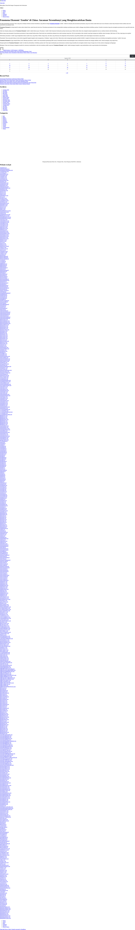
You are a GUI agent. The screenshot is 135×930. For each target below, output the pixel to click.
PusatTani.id (2, 823)
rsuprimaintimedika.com (5, 380)
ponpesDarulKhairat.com (5, 737)
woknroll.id (2, 891)
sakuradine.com (3, 893)
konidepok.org (3, 509)
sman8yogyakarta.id (4, 300)
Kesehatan (5, 122)
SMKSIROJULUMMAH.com (7, 679)
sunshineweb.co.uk (4, 862)
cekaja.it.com (3, 213)
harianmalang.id (3, 289)
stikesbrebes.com (4, 334)
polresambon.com (4, 398)
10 (9, 65)
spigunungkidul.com (4, 348)
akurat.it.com (3, 193)
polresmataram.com (4, 400)
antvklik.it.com (3, 198)
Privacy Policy (6, 16)
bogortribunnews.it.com (5, 210)
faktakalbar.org (3, 522)
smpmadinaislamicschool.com (6, 808)
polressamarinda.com (4, 394)
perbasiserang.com (4, 434)
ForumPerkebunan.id (4, 841)
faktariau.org (3, 523)
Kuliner (4, 123)
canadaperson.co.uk (4, 615)
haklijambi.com (3, 591)
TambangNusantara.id (5, 843)
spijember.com (3, 350)
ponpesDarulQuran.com (5, 752)
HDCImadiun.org (4, 710)
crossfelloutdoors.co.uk (5, 637)
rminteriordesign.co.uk (5, 866)
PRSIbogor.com (3, 727)
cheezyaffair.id (3, 900)
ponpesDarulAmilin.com (5, 762)
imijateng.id (2, 469)
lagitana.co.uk (3, 867)
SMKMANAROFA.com (5, 674)
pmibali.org (2, 529)
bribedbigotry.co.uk (4, 849)
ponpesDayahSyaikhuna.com (6, 755)
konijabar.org (3, 501)
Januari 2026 (6, 98)
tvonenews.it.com (4, 248)
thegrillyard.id (3, 898)
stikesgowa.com (3, 342)
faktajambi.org (3, 517)
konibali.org (2, 499)
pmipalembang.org (4, 538)
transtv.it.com (3, 243)
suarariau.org (3, 493)
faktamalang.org (3, 514)
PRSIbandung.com (4, 724)
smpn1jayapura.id (4, 563)
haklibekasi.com (3, 594)
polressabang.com (4, 389)
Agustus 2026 (6, 89)
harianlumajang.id (4, 286)
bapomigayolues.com (4, 771)
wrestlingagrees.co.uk (5, 627)
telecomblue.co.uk (4, 631)
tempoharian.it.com (4, 234)
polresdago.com (3, 387)
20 (67, 67)
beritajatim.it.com (4, 204)
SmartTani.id (3, 822)
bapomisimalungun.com (5, 782)
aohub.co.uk (2, 863)
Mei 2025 (5, 108)
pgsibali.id (2, 444)
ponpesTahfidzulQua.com (5, 756)
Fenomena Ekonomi (54, 23)
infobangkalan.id (3, 267)
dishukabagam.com (4, 914)
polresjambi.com (3, 393)
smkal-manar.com (4, 656)
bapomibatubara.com (4, 776)
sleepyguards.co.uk (4, 604)
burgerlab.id (2, 896)
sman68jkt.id (3, 299)
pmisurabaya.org (3, 543)
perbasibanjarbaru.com (5, 429)
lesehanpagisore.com (4, 886)
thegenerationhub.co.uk (5, 642)
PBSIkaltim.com (3, 420)
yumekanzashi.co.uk (4, 633)
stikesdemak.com (4, 338)
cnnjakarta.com (3, 177)
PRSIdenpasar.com (4, 714)
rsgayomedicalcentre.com (5, 385)
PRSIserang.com (3, 718)
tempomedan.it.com (4, 236)
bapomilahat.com (4, 791)
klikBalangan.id (3, 263)
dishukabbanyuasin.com (5, 918)
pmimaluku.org (3, 533)
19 (48, 67)
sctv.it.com (2, 242)
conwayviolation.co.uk (5, 617)
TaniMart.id (2, 828)
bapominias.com (3, 780)
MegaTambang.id (4, 847)
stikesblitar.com (3, 332)
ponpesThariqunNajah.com (6, 751)
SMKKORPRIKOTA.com (6, 676)
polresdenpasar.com (4, 390)
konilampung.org (4, 505)
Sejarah (4, 125)
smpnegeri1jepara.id (4, 566)
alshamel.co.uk (3, 856)
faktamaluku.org (3, 525)
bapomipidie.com (4, 772)
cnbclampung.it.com (4, 222)
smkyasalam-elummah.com (6, 662)
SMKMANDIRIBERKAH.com (7, 671)
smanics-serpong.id (4, 290)
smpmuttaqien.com (4, 810)
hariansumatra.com (4, 180)
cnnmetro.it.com (3, 252)
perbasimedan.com (4, 427)
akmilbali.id (2, 460)
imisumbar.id (3, 479)
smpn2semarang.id (4, 544)
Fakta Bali (2, 3)
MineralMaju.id (3, 844)
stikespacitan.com (4, 319)
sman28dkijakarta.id (4, 304)
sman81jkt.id (3, 306)
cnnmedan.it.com (4, 251)
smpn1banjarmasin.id (4, 557)
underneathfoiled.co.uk (5, 628)
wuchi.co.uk (2, 868)
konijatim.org (3, 503)
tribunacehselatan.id (4, 258)
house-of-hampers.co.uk (5, 632)
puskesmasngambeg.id (5, 318)
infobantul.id (3, 272)
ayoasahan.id (3, 261)
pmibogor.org (3, 542)
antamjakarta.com (4, 403)
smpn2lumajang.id (4, 548)
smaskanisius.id (3, 296)
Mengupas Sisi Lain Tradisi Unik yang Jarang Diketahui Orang (14, 81)
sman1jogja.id (3, 303)
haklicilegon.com (4, 586)
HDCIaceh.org (3, 687)
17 (9, 67)
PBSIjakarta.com (4, 415)
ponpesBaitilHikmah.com (5, 743)
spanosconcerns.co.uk (5, 629)
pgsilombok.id (3, 448)
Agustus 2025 (6, 105)
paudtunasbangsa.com (5, 653)
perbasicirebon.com (4, 439)
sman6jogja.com (3, 362)
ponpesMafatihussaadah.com (6, 746)
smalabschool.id (3, 295)
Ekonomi (5, 121)
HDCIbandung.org (4, 699)
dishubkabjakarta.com (5, 906)
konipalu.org (3, 506)
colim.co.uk (2, 860)
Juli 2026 (5, 91)
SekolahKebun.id (4, 837)
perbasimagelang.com (5, 432)
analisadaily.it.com (4, 195)
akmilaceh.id (3, 462)
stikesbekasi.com (3, 331)
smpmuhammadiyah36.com (6, 809)
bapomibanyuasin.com (5, 790)
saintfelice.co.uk (3, 647)
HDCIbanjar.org (3, 705)
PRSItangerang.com (4, 717)
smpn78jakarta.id (4, 552)
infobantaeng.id (3, 271)
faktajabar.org (3, 518)
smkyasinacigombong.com (6, 665)
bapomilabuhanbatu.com (5, 777)
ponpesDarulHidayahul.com (6, 744)
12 (48, 65)
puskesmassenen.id (4, 315)
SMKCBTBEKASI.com (5, 672)
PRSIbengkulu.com (4, 719)
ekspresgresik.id (3, 277)
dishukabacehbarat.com (5, 908)
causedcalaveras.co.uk (5, 848)
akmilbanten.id (3, 461)
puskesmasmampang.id (5, 312)
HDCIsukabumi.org (4, 704)
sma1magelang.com (4, 363)
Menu (2, 7)
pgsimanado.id (3, 451)
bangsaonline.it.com (4, 203)
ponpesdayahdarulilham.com (6, 761)
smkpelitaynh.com (4, 663)
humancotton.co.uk (4, 644)
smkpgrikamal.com (4, 660)
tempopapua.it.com (4, 238)
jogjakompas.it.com (4, 212)
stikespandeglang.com (5, 322)
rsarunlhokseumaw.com (5, 381)
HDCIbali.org (3, 689)
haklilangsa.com (3, 582)
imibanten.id (2, 471)
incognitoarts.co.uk (4, 853)
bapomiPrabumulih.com (5, 795)
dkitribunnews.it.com (4, 215)
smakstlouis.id (3, 291)
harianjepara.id (3, 281)
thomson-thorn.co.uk (4, 625)
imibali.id (2, 472)
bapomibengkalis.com (5, 796)
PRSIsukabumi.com (4, 732)
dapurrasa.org (3, 879)
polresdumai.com (4, 401)
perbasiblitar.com (4, 431)
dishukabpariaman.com (5, 917)
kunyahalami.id (3, 904)
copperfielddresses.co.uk (5, 618)
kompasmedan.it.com (4, 233)
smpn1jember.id (3, 565)
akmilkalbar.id (3, 457)
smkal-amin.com (3, 655)
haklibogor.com (3, 595)
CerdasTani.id (3, 825)
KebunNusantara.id (4, 832)
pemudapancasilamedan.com (6, 170)
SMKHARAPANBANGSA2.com (8, 686)
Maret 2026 (5, 96)
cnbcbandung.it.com (4, 220)
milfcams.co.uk (3, 857)
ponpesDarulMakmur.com (6, 763)
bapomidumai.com (4, 799)
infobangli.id (3, 269)
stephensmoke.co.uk (4, 605)
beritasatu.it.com (3, 205)
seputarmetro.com (4, 190)
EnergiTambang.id (4, 846)
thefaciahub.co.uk (4, 651)
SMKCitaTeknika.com (5, 681)
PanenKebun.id (3, 842)
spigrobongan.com (4, 347)
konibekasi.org (3, 498)
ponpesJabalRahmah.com (5, 736)
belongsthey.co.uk (4, 612)
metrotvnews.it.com (4, 246)
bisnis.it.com (3, 208)
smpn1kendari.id (3, 568)
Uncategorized (6, 127)
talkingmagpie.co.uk (4, 643)
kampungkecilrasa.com (5, 887)
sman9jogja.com (3, 365)
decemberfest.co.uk (4, 865)
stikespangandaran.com (5, 323)
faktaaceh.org (3, 515)
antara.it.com (3, 194)
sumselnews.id (3, 167)
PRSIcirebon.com (4, 729)
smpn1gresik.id (3, 562)
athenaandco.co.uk (4, 874)
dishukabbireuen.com (4, 910)
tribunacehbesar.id (4, 257)
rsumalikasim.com (4, 379)
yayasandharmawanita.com (6, 414)
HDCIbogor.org (3, 700)
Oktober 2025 (6, 102)
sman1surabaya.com (4, 361)
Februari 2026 (6, 97)
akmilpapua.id (3, 453)
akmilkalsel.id (3, 458)
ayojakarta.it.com (4, 199)
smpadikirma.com (4, 804)
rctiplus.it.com (3, 247)
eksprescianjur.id (3, 276)
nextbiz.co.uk (3, 861)
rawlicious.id (3, 905)
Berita (22, 50)
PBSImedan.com (4, 418)
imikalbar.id (2, 475)
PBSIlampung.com (4, 419)
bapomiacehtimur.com (5, 768)
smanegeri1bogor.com (5, 360)
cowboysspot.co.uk (4, 619)
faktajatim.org (3, 520)
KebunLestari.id (3, 827)
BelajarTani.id (3, 824)
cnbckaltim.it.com (4, 223)
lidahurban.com (3, 876)
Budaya (4, 118)
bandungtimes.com (4, 182)
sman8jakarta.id (3, 294)
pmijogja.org (3, 539)
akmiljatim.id (3, 466)
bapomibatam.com (4, 800)
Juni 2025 (5, 107)
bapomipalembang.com (5, 794)
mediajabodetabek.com (5, 188)
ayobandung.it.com (4, 200)
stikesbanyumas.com (4, 329)
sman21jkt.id (3, 309)
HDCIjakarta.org (4, 695)
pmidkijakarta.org (4, 528)
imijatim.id (2, 467)
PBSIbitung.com (3, 424)
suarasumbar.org (3, 495)
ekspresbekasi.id (3, 274)
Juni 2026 (5, 92)
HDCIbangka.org (4, 690)
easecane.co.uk (3, 851)
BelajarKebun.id (3, 838)
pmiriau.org (2, 536)
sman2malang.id (3, 308)
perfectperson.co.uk (4, 596)
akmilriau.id (2, 455)
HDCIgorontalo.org (4, 696)
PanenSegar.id (3, 829)
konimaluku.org (3, 504)
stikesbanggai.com (4, 327)
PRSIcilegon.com (4, 715)
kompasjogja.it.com (4, 232)
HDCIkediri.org (3, 709)
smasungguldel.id (4, 301)
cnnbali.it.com (3, 253)
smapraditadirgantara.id (5, 293)
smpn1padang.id (3, 579)
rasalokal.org (3, 877)
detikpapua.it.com (4, 228)
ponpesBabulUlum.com (5, 749)
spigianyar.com (3, 346)
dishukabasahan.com (4, 911)
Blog (4, 13)
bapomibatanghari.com (5, 801)
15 (106, 65)
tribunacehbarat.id (4, 256)
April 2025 (5, 110)
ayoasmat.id (2, 262)
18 (29, 67)
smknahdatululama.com (5, 666)
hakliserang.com (3, 587)
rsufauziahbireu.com (4, 382)
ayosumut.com (3, 172)
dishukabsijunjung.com (5, 915)
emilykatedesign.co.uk (5, 636)
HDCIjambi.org (3, 698)
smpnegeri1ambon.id (4, 555)
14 (86, 65)
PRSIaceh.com (3, 712)
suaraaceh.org (3, 484)
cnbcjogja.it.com (3, 219)
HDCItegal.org (3, 706)
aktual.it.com (3, 191)
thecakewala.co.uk (4, 624)
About (4, 11)
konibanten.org (3, 500)
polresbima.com (3, 399)
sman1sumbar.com (4, 357)
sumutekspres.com (4, 184)
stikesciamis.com (3, 337)
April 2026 (5, 94)
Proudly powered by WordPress (19, 929)
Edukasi (4, 119)
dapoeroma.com (3, 884)
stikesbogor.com (3, 333)
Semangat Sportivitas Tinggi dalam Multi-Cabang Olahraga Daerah (15, 83)
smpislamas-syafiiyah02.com (6, 806)
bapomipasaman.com (4, 786)
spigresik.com (3, 344)
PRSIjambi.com (3, 723)
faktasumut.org (3, 527)
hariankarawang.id (4, 282)
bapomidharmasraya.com (5, 785)
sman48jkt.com (3, 353)
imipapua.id (2, 477)
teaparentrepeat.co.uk (4, 641)
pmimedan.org (3, 537)
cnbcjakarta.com (3, 179)
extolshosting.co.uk (4, 852)
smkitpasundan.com (4, 658)
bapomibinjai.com (4, 784)
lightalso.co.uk (3, 603)
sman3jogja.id (3, 305)
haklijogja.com (3, 590)
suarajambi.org (3, 487)
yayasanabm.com (4, 413)
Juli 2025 (5, 106)
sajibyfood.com (3, 880)
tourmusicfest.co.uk (4, 598)
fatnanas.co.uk (3, 634)
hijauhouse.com (3, 903)
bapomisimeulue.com (4, 774)
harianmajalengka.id (4, 288)
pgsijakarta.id (3, 446)
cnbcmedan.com (3, 175)
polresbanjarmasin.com (5, 395)
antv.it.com (2, 196)
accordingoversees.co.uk (5, 609)
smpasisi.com (3, 805)
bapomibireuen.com (4, 770)
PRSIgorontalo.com (4, 722)
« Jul (67, 72)
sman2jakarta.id (3, 298)
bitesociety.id (3, 895)
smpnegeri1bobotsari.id (5, 560)
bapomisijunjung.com (5, 787)
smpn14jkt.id (3, 547)
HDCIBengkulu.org (4, 693)
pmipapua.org (3, 534)
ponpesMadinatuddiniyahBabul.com (8, 741)
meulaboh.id (2, 255)
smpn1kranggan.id (4, 570)
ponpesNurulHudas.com (5, 739)
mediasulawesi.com (4, 186)
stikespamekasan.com (5, 320)
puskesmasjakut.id (4, 310)
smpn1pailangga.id (4, 580)
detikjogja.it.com (3, 227)
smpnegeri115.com (4, 812)
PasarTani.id (2, 830)
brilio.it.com (2, 209)
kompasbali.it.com (4, 231)
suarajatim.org (3, 490)
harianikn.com (3, 181)
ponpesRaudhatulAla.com (6, 747)
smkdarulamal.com (4, 657)
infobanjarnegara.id (4, 270)
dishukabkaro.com (4, 913)
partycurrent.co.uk (4, 601)
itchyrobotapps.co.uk (4, 855)
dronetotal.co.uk (3, 600)
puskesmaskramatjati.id (5, 317)
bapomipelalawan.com (5, 798)
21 (86, 67)
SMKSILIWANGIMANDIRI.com (7, 670)
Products (5, 14)
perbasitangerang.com (5, 436)
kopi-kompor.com (4, 881)
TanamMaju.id (3, 834)
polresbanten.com (4, 391)
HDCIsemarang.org (4, 708)
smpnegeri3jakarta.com (5, 815)
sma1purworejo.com (4, 371)
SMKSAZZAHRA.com (5, 680)
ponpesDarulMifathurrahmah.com (7, 753)
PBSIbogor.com (3, 417)
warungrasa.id (3, 882)
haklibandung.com (4, 593)
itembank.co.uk (3, 870)
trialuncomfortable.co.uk (5, 606)
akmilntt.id (2, 456)
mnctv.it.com (3, 250)
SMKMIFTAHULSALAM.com (7, 668)
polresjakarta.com (4, 386)
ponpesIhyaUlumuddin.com (6, 734)
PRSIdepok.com (3, 730)
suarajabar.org (3, 489)
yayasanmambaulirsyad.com (6, 412)
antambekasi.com (4, 404)
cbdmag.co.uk (3, 872)
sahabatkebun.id (3, 839)
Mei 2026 (5, 93)
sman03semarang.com (5, 356)
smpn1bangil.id (3, 556)
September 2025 (6, 103)
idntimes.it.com (3, 239)
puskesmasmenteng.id (5, 314)
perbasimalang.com (4, 437)
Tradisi (4, 126)
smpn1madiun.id (3, 574)
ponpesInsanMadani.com (5, 742)
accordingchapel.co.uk (5, 608)
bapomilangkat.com (4, 779)
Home (4, 10)
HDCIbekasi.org (3, 701)
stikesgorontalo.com (4, 341)
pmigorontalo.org (4, 532)
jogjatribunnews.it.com (5, 214)
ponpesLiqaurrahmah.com (6, 748)
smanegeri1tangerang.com (6, 370)
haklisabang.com (3, 584)
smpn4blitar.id (3, 551)
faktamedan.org (3, 513)
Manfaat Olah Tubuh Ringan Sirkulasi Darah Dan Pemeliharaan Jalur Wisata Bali (18, 82)
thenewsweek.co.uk (4, 623)
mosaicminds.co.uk (4, 858)
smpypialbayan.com (4, 820)
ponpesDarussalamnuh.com (6, 758)
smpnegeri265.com (4, 814)
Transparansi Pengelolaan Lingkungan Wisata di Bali (11, 78)
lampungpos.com (4, 185)
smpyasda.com (3, 818)
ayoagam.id (2, 260)
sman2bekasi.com (4, 374)
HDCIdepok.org (3, 703)
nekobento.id (3, 889)
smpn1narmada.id (4, 576)
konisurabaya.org (4, 510)
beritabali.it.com (3, 201)
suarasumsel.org (3, 496)
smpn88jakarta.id (4, 553)
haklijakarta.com (3, 581)
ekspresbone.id (3, 275)
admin (4, 50)
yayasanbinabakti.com (5, 652)
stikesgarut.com (3, 339)
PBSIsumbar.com (4, 422)
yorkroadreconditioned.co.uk (6, 638)
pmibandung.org (3, 541)
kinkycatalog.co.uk (4, 649)
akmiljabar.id (3, 463)
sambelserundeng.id (4, 885)
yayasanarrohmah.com (5, 409)
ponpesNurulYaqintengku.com (7, 765)
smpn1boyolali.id (4, 561)
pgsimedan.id (3, 447)
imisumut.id (2, 480)
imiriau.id (2, 481)
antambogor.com (3, 405)
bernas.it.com (3, 207)
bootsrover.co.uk (3, 613)
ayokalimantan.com (4, 171)
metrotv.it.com (3, 241)
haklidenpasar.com (4, 585)
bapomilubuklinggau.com (5, 793)
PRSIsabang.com (4, 713)
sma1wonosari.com (4, 376)
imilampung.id (3, 482)
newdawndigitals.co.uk (5, 646)
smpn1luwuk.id (3, 572)
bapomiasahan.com (4, 775)
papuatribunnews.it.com (5, 218)
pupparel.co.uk (3, 875)
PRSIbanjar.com (3, 733)
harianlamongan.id (4, 285)
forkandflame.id (3, 899)
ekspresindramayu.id (4, 280)
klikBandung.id (3, 265)
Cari (1, 53)
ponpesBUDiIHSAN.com (6, 760)
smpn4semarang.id (4, 546)
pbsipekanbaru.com (4, 425)
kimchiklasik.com (4, 890)
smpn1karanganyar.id (4, 567)
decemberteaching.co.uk (5, 620)
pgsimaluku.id (3, 450)
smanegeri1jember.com (5, 372)
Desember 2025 (6, 100)
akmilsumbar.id (3, 452)
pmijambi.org (3, 531)
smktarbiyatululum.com (5, 661)
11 (28, 65)
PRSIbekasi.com (3, 725)
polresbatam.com (4, 396)
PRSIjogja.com (3, 720)
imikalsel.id (2, 476)
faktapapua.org (3, 524)
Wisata (4, 128)
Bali (4, 116)
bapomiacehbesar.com (5, 767)
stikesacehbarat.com (4, 324)
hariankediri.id (3, 284)
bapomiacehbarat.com (5, 766)
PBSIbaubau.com (4, 423)
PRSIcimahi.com (4, 728)
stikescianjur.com (4, 336)
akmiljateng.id (3, 465)
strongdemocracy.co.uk (5, 599)
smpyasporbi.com (4, 819)
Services (5, 15)
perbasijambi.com (4, 433)
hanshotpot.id (3, 894)
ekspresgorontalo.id (4, 279)
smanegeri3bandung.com (5, 366)
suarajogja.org (3, 486)
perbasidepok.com (4, 438)
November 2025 (6, 101)
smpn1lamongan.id (4, 571)
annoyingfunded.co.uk (5, 610)
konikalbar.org (3, 512)
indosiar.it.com (3, 244)
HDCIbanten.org (4, 691)
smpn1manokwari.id (4, 575)
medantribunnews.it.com (5, 217)
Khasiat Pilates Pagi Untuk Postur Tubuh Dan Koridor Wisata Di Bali (15, 80)
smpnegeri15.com (4, 813)
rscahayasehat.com (4, 377)
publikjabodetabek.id (4, 169)
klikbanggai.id (3, 266)
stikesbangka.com (4, 328)
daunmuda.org (3, 901)
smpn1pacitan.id (3, 577)
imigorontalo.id (3, 470)
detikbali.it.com (3, 229)
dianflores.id (2, 352)
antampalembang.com (5, 406)
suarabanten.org (3, 485)
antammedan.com (4, 408)
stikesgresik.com (3, 343)
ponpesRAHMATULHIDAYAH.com (8, 757)
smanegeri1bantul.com (5, 358)
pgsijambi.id (2, 443)
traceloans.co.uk (3, 622)
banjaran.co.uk (3, 871)
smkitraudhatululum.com (5, 667)
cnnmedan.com (3, 176)
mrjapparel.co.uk (3, 648)
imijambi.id (2, 474)
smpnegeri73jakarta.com (5, 817)
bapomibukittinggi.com (5, 789)
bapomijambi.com (4, 803)
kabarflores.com (3, 189)
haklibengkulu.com (4, 589)
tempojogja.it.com (4, 237)
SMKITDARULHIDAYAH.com (7, 677)
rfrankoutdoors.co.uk (4, 639)
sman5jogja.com (3, 369)
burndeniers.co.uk (4, 614)
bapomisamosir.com (4, 781)
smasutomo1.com (4, 367)
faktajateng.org (3, 519)
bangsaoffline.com (4, 174)
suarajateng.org (3, 491)
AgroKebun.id (3, 836)
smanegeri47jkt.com (4, 375)
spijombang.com (3, 351)
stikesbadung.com (4, 325)
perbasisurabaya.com (4, 428)
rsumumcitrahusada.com (5, 384)
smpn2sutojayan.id (4, 550)
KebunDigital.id (3, 833)
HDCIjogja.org (3, 694)
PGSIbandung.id (3, 441)
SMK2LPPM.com (4, 685)
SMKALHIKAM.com (5, 684)
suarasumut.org (3, 494)
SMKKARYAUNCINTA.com (7, 682)
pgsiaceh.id (2, 442)
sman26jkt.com (3, 355)
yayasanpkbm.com (4, 410)
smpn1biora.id (3, 558)
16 (125, 65)
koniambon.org (3, 508)
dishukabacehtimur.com (5, 909)
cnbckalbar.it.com (4, 225)
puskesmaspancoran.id (5, 313)
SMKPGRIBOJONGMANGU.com (8, 675)
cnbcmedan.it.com (4, 224)
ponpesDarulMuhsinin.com (6, 738)
